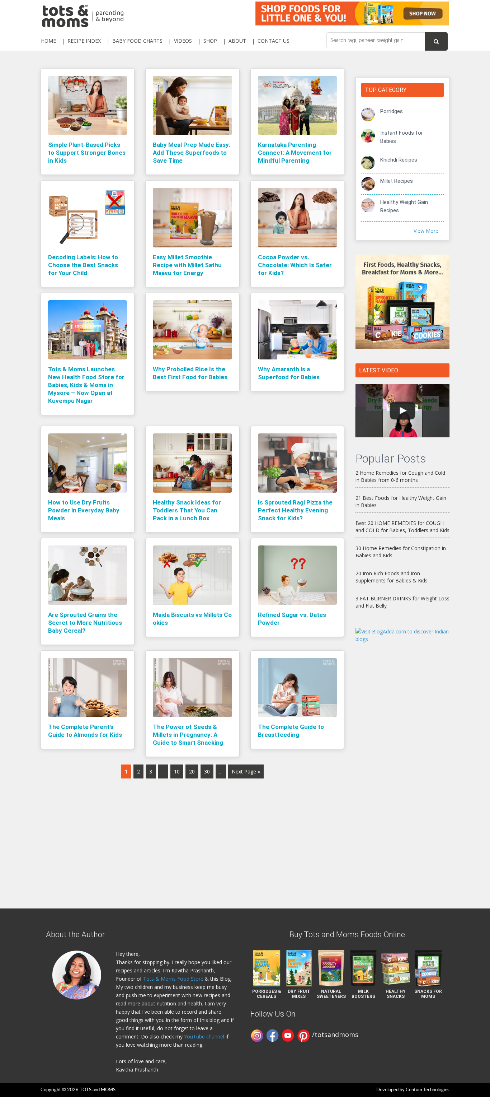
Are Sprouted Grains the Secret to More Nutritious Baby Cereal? (85, 622)
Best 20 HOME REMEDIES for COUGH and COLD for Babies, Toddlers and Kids (402, 527)
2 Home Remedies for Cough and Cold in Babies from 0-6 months (400, 476)
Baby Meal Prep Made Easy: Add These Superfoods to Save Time (191, 152)
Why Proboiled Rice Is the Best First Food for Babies (190, 373)
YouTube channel (204, 1036)
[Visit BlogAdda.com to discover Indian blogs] (402, 634)
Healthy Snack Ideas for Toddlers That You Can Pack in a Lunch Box (187, 510)
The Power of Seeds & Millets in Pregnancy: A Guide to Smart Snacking (188, 734)
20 (192, 771)
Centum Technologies (427, 1090)
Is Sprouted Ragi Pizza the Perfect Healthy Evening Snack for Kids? (295, 510)
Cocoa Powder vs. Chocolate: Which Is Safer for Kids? (295, 265)
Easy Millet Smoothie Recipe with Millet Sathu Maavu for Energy (187, 265)
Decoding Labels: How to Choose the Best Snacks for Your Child (83, 265)
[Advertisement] (402, 765)
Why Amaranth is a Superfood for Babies (289, 373)
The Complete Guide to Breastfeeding (291, 730)
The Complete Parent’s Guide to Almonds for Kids (85, 730)
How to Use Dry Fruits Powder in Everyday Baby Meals (83, 510)
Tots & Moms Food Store (173, 978)
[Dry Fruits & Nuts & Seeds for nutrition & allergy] (402, 410)
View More (426, 230)
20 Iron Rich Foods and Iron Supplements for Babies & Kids (391, 577)
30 (207, 771)
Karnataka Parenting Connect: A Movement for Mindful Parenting (295, 152)
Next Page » (246, 771)
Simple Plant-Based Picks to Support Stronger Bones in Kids (87, 152)
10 (177, 771)
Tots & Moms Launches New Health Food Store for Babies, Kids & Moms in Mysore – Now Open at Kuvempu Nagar (86, 385)
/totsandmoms (335, 1034)
